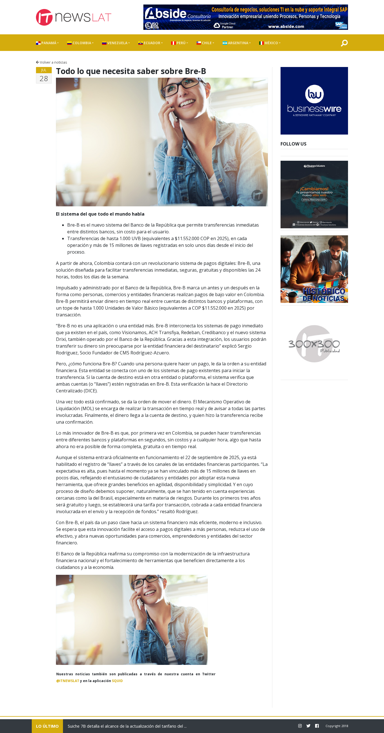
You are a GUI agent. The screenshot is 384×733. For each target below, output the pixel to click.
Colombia (81, 43)
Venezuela (117, 43)
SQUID (117, 680)
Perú (181, 43)
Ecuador (151, 43)
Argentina (237, 43)
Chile (206, 43)
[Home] (73, 17)
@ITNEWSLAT (67, 680)
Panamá (48, 43)
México (271, 43)
